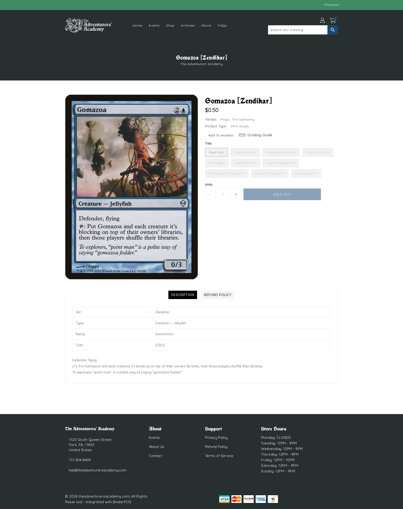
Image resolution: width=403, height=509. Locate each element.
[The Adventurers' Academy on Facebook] (58, 4)
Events (154, 437)
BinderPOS (122, 502)
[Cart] (333, 20)
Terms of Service (219, 455)
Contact (155, 455)
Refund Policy (216, 446)
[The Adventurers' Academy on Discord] (67, 4)
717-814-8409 (80, 460)
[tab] (182, 295)
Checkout (331, 5)
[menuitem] (137, 25)
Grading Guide (259, 135)
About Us (156, 446)
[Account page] (322, 20)
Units (209, 184)
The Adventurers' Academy (201, 64)
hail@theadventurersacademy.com (97, 470)
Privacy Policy (216, 437)
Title (208, 143)
